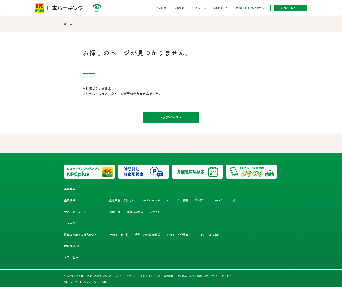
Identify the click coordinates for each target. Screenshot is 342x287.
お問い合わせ (72, 257)
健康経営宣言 (135, 212)
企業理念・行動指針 (121, 200)
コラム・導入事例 (209, 235)
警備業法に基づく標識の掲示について (197, 275)
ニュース (200, 8)
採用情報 (217, 8)
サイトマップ (229, 275)
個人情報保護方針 (73, 275)
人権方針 (155, 212)
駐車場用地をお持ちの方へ (80, 235)
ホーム (68, 24)
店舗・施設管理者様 (147, 235)
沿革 (235, 200)
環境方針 (114, 212)
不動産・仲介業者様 (178, 235)
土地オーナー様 (119, 235)
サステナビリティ (75, 212)
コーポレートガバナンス (156, 200)
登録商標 (168, 275)
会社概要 (182, 200)
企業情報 (179, 8)
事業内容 (160, 8)
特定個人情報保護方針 (99, 275)
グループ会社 (217, 200)
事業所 (199, 200)
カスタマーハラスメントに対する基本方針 (137, 275)
